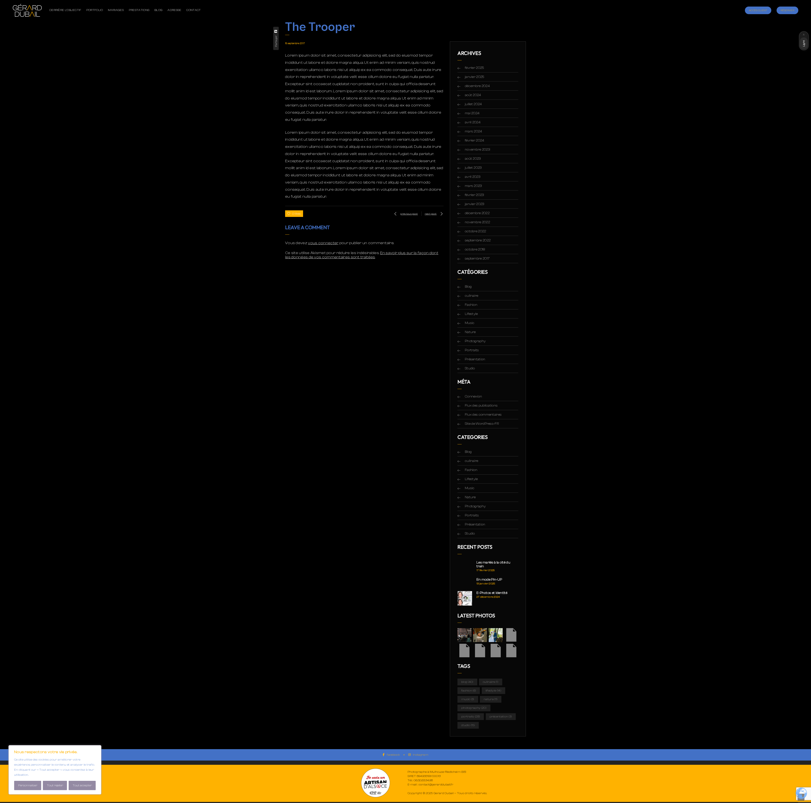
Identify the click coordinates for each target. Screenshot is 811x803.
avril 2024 (472, 122)
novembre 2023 (477, 149)
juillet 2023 (473, 168)
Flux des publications (481, 405)
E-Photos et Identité (491, 593)
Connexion (473, 396)
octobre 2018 (475, 249)
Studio (470, 368)
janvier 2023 (474, 204)
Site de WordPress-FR (482, 424)
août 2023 (473, 159)
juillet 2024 (473, 104)
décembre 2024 (477, 86)
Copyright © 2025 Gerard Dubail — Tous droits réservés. (447, 793)
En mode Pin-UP (489, 579)
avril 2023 (472, 177)
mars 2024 (473, 131)
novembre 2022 (477, 222)
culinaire (471, 296)
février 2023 (474, 195)
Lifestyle (471, 314)
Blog (468, 287)
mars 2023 (473, 186)
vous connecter (323, 243)
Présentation (475, 359)
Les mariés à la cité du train (493, 564)
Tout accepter (82, 785)
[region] (54, 770)
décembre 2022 (477, 213)
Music (470, 323)
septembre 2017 (477, 258)
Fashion (471, 305)
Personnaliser (27, 785)
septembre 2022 (478, 240)
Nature (470, 332)
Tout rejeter (55, 785)
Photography (475, 341)
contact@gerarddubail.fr (436, 784)
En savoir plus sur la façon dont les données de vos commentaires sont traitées (361, 255)
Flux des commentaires (483, 414)
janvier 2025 (474, 77)
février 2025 (474, 68)
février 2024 (474, 140)
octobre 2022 (475, 231)
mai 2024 (472, 113)
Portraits (472, 350)
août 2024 (473, 95)
